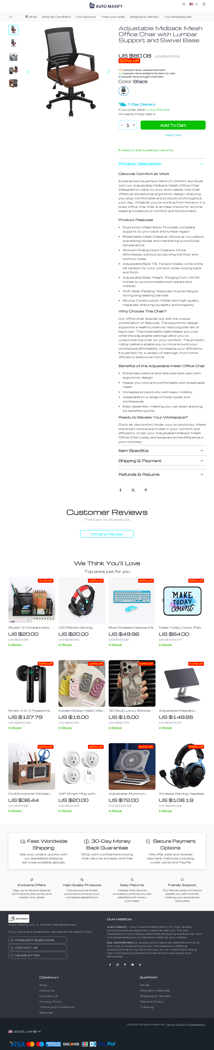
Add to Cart (173, 125)
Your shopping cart (178, 16)
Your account (86, 16)
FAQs (144, 985)
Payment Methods (155, 990)
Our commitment (120, 942)
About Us (47, 990)
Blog (43, 985)
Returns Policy (152, 1001)
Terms (170, 1024)
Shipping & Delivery (144, 16)
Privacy (180, 1024)
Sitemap (46, 1012)
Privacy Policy (50, 1001)
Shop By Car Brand (56, 16)
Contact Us (48, 996)
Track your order (113, 16)
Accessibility (196, 1024)
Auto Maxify (117, 926)
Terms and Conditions (56, 1007)
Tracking (147, 1007)
